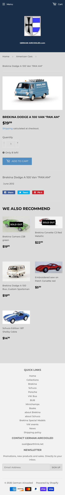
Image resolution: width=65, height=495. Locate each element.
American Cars (24, 56)
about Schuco (32, 416)
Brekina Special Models (33, 420)
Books (32, 408)
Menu (10, 4)
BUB (32, 400)
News (32, 428)
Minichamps (33, 404)
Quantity (7, 137)
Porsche (32, 392)
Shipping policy (32, 432)
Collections (32, 380)
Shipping (7, 128)
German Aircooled (23, 482)
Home (5, 56)
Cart (59, 4)
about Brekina (32, 412)
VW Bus (32, 396)
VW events (32, 424)
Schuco (32, 388)
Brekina (32, 384)
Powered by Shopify (47, 482)
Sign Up (56, 467)
